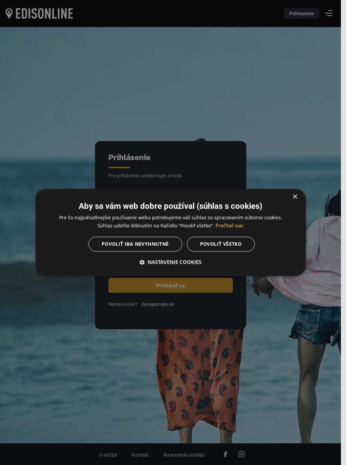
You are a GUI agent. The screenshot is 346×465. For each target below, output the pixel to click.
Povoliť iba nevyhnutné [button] (135, 244)
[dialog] (170, 232)
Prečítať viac (230, 225)
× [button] (294, 196)
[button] (170, 262)
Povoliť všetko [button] (221, 244)
